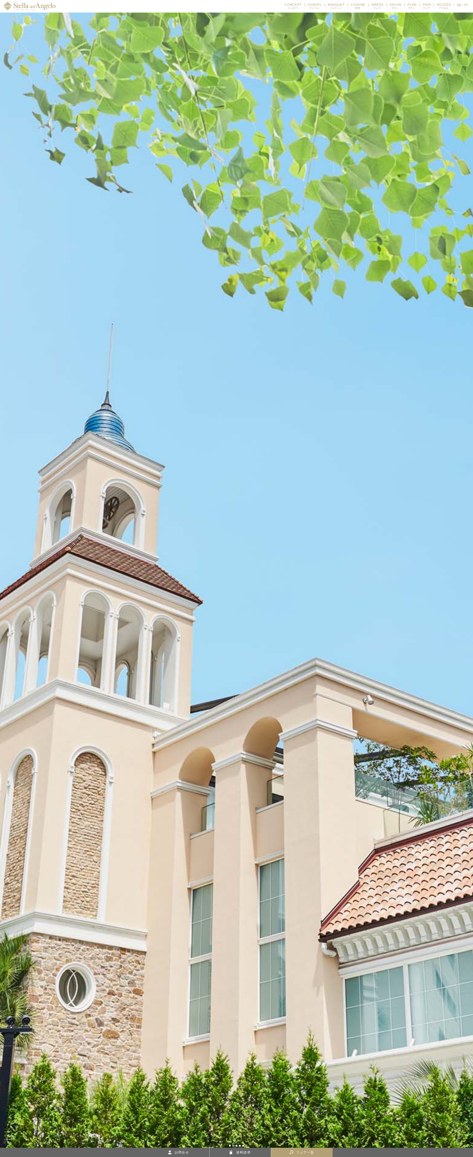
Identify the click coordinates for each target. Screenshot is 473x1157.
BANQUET (336, 6)
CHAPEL (315, 6)
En (466, 4)
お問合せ (182, 1152)
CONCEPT (293, 6)
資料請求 (243, 1152)
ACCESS (444, 6)
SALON (395, 6)
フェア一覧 (305, 1152)
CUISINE (358, 6)
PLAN (412, 6)
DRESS (378, 6)
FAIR (427, 6)
